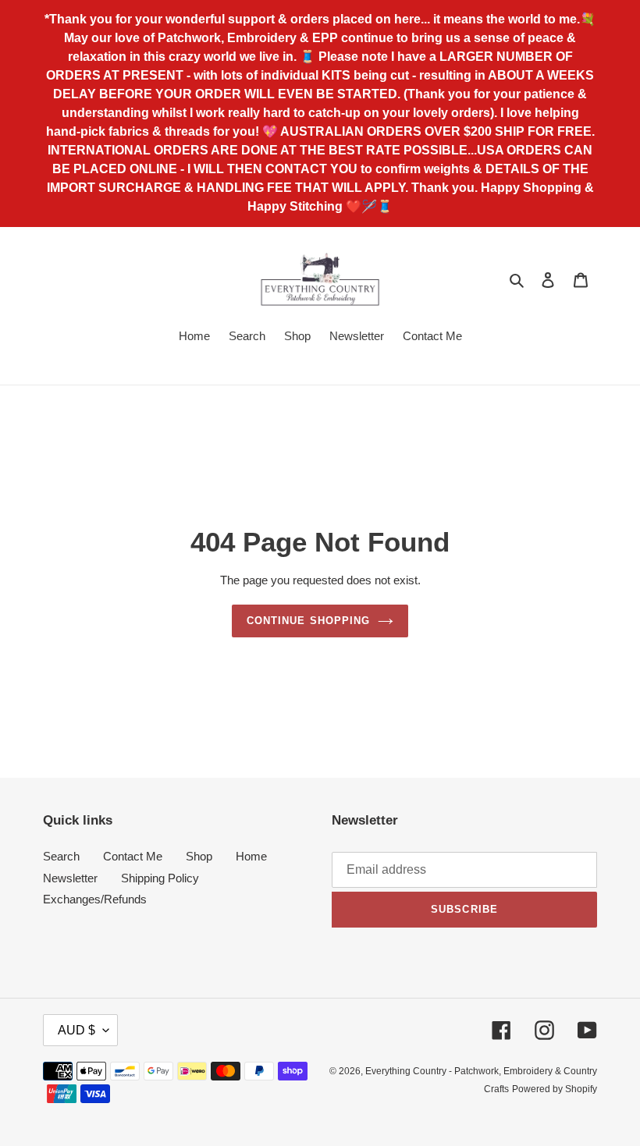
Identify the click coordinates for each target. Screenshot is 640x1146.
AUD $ (76, 1030)
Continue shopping (308, 620)
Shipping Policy (160, 878)
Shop (199, 856)
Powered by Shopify (554, 1089)
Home (251, 856)
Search (61, 856)
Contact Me (132, 856)
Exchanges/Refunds (95, 899)
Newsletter (70, 878)
